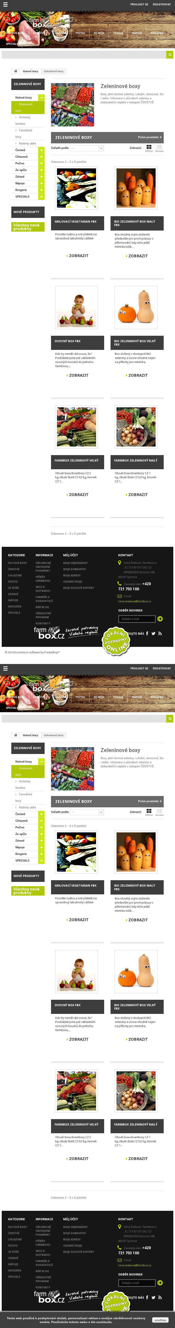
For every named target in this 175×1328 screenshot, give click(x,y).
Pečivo (80, 33)
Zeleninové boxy (23, 107)
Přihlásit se (139, 4)
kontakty (43, 623)
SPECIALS (12, 44)
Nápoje (137, 33)
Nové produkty (26, 212)
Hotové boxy (15, 33)
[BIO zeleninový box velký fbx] (136, 307)
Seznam (159, 151)
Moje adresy (72, 575)
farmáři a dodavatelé (44, 599)
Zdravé (118, 33)
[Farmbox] (41, 22)
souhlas (160, 1320)
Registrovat (162, 4)
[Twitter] (154, 633)
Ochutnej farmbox (22, 120)
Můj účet (70, 555)
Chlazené (60, 33)
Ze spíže (99, 33)
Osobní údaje (72, 581)
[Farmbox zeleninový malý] (136, 426)
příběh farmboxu (43, 579)
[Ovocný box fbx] (76, 307)
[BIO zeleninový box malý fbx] (136, 188)
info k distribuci (43, 589)
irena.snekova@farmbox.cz (134, 601)
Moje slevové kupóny (78, 588)
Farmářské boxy (23, 133)
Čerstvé (39, 33)
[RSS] (160, 633)
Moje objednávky (75, 563)
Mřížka (149, 151)
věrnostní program (43, 615)
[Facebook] (147, 633)
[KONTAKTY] (116, 3)
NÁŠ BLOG (42, 607)
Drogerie (157, 33)
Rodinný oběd (27, 143)
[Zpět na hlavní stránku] (16, 71)
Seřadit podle (60, 148)
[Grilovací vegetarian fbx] (76, 188)
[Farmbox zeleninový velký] (76, 426)
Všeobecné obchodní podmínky (43, 567)
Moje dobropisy (74, 569)
